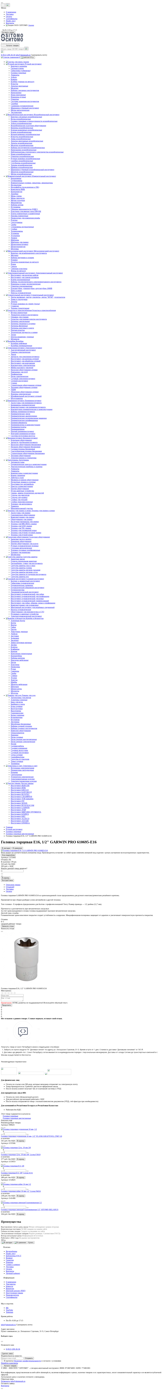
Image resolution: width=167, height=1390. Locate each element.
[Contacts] (7, 5)
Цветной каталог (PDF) (15, 1291)
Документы (11, 1284)
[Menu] (2, 2)
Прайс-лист (11, 21)
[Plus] (27, 1134)
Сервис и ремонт (13, 1265)
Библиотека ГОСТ (13, 1256)
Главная (9, 827)
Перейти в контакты (9, 1363)
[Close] (2, 931)
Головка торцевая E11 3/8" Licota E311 (17, 1173)
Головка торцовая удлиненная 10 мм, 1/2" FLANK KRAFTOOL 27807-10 (31, 1136)
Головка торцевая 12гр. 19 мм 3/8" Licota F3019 (20, 1155)
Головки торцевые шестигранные (20, 834)
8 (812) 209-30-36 (8, 55)
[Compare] (4, 1127)
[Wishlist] (2, 1127)
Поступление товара (14, 1293)
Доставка (10, 14)
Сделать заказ (7, 1353)
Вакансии (10, 1288)
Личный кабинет (13, 1273)
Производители (12, 1295)
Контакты (10, 23)
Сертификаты (11, 19)
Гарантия (10, 1260)
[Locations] (3, 5)
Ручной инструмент (14, 829)
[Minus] (2, 1134)
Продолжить (6, 1005)
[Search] (26, 48)
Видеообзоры (11, 1251)
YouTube (9, 1310)
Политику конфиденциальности (27, 1361)
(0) (10, 860)
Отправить (29, 1358)
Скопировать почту (39, 55)
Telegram (9, 1312)
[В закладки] (7, 1242)
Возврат (9, 1258)
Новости (9, 1286)
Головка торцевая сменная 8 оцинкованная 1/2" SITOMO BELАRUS (29, 1210)
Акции (31, 25)
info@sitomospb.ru (23, 55)
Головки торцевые (13, 831)
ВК (7, 1308)
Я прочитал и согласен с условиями (32, 1361)
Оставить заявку (8, 32)
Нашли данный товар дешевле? (14, 868)
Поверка (9, 1262)
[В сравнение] (20, 1242)
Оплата (9, 16)
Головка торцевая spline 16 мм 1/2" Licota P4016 (21, 1191)
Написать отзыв (8, 926)
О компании (11, 12)
